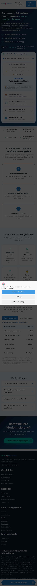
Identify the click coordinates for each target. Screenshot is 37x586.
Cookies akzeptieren (18, 292)
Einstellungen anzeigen (18, 302)
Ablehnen (18, 297)
